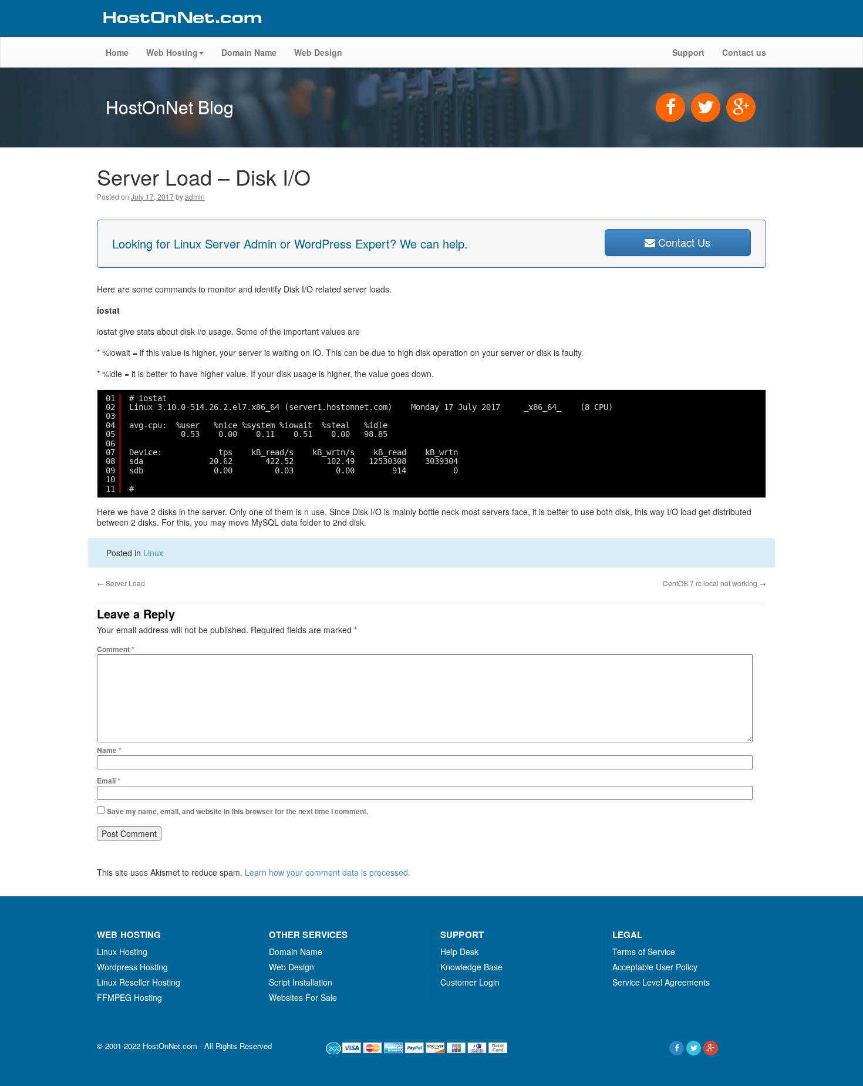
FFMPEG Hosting (129, 997)
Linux (153, 553)
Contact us (744, 52)
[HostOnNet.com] (181, 32)
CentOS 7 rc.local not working (714, 583)
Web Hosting (172, 52)
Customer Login (470, 982)
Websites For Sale (303, 997)
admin (195, 196)
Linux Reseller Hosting (138, 982)
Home (117, 52)
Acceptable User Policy (654, 967)
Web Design (318, 52)
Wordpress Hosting (132, 967)
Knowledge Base (471, 967)
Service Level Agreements (661, 982)
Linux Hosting (122, 951)
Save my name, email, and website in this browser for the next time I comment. (237, 811)
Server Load (121, 583)
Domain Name (249, 52)
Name (109, 750)
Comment (115, 649)
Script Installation (300, 982)
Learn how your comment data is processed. (327, 872)
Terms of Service (643, 951)
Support (688, 52)
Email (108, 780)
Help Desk (459, 951)
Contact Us (682, 242)
